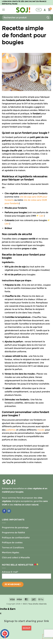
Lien (41, 216)
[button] (3, 9)
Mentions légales (10, 552)
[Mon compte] (44, 10)
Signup (26, 628)
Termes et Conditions (13, 547)
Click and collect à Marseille (16, 557)
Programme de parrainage (15, 527)
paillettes (11, 430)
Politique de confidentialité (16, 537)
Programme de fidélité (13, 532)
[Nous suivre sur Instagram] (9, 511)
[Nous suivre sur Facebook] (4, 511)
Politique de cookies (12, 542)
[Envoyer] (48, 17)
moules (41, 430)
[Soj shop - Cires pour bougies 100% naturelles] (23, 9)
